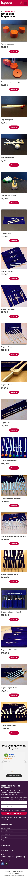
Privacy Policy (4, 819)
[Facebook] (2, 863)
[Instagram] (6, 863)
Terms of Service (14, 819)
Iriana (10, 754)
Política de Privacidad (19, 810)
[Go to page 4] (16, 771)
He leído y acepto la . (13, 810)
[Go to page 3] (15, 771)
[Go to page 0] (11, 771)
